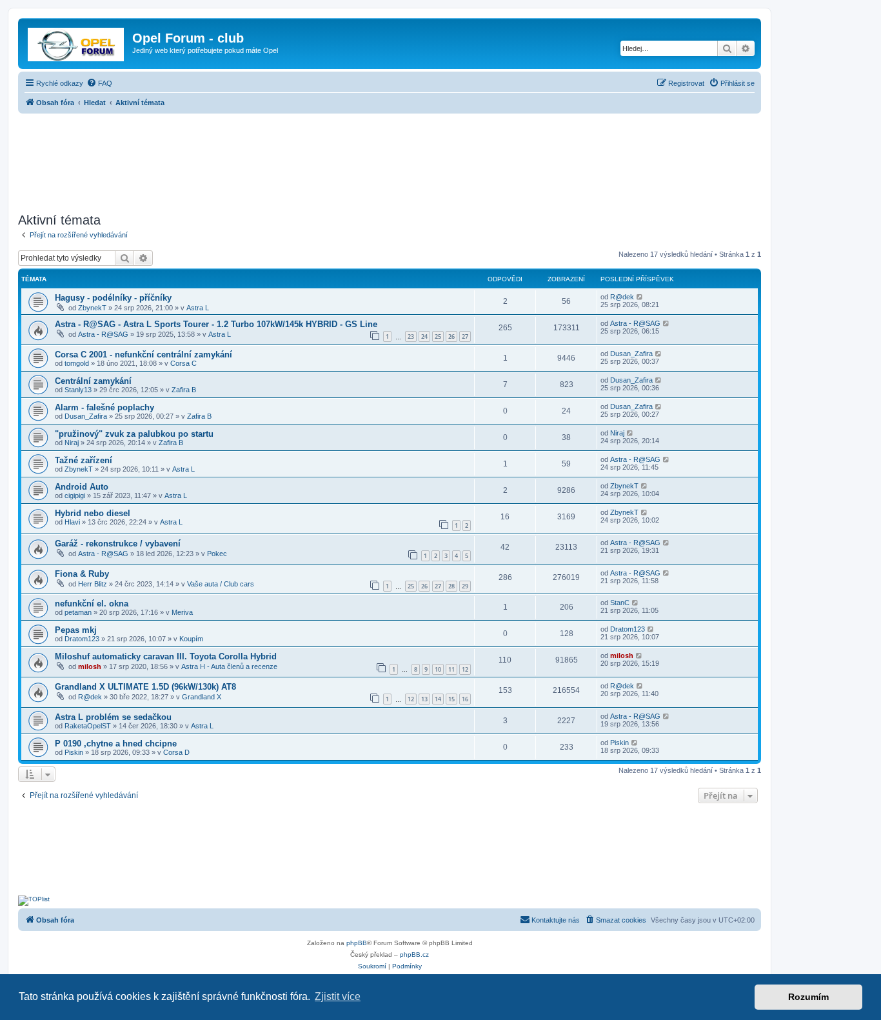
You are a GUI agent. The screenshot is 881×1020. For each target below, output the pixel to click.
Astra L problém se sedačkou (113, 717)
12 (465, 669)
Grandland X (201, 697)
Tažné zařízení (83, 460)
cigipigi (74, 495)
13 (424, 699)
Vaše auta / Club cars (220, 584)
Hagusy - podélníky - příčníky (113, 298)
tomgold (76, 363)
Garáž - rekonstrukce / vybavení (118, 543)
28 (451, 586)
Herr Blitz (92, 584)
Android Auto (81, 487)
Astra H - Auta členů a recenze (229, 666)
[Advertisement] (389, 159)
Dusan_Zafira (631, 353)
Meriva (182, 612)
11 (451, 669)
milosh (89, 666)
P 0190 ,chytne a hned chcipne (116, 743)
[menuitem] (99, 83)
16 (465, 699)
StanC (619, 602)
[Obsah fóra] (76, 42)
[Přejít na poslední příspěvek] (640, 297)
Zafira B (184, 390)
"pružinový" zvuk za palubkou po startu (134, 434)
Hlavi (72, 522)
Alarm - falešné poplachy (104, 407)
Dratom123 (81, 639)
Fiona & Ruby (82, 574)
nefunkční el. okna (91, 603)
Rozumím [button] (808, 997)
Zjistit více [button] (338, 996)
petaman (78, 612)
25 (438, 336)
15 (451, 699)
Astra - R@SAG (103, 334)
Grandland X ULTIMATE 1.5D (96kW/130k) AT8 (145, 687)
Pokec (217, 553)
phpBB (356, 942)
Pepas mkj (76, 630)
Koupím (191, 639)
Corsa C (183, 363)
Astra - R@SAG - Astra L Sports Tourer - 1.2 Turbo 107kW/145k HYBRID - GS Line (216, 324)
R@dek (622, 297)
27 (465, 336)
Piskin (73, 752)
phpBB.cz (414, 954)
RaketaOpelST (87, 726)
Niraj (71, 442)
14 (438, 699)
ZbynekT (92, 308)
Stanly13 (78, 390)
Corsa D (176, 752)
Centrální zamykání (93, 381)
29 (465, 586)
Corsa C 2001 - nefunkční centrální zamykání (143, 354)
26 (451, 336)
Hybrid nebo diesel (92, 513)
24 (424, 336)
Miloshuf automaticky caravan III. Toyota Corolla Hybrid (166, 656)
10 (438, 669)
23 (411, 336)
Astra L (197, 308)
